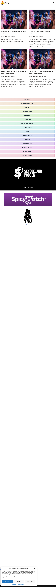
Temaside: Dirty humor (28, 224)
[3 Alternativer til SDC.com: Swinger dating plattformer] (14, 59)
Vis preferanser (30, 581)
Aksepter (7, 581)
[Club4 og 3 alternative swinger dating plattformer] (42, 19)
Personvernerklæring (22, 584)
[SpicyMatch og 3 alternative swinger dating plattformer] (14, 19)
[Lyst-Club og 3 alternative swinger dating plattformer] (42, 59)
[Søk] (53, 2)
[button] (34, 568)
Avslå (18, 581)
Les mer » (42, 46)
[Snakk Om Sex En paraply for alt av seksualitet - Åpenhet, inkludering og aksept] (5, 3)
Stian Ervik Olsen (6, 36)
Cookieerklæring (14, 584)
